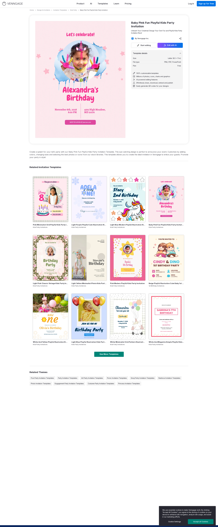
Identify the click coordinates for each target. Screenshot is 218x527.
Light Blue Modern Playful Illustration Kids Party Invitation (127, 225)
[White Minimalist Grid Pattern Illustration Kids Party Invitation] (127, 316)
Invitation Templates (60, 10)
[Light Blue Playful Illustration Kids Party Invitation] (89, 316)
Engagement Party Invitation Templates (69, 383)
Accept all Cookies (200, 522)
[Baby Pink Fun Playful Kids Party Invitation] (166, 199)
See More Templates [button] (109, 354)
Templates (103, 3)
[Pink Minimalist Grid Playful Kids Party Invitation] (50, 199)
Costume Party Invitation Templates (101, 383)
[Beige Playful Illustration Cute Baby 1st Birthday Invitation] (166, 258)
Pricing (128, 3)
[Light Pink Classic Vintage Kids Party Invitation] (50, 258)
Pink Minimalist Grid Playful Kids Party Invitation (50, 225)
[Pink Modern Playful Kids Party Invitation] (127, 258)
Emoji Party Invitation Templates (142, 378)
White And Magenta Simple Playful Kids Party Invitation (166, 342)
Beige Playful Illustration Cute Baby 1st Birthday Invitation (166, 283)
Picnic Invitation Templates (117, 378)
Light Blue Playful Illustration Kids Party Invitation (89, 342)
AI (91, 3)
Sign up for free (206, 3)
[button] (144, 45)
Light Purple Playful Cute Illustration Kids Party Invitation (89, 225)
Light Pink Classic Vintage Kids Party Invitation (50, 283)
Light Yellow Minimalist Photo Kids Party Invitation (89, 283)
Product (80, 3)
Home (32, 10)
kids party (73, 10)
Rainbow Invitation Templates (169, 378)
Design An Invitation (43, 10)
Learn (116, 3)
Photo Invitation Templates (41, 383)
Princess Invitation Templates (129, 383)
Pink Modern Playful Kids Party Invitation (127, 283)
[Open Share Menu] (180, 38)
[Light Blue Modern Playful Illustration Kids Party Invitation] (127, 199)
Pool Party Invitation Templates (42, 378)
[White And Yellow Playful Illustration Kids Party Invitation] (50, 316)
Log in (191, 3)
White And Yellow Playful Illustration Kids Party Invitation (50, 342)
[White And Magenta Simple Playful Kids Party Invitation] (166, 316)
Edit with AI (172, 45)
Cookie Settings (174, 522)
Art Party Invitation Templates (92, 378)
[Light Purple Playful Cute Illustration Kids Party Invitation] (89, 199)
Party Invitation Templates (67, 378)
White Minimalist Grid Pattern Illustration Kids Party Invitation (127, 342)
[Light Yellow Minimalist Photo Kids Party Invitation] (89, 258)
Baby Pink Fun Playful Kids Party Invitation (166, 225)
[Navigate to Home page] (12, 4)
